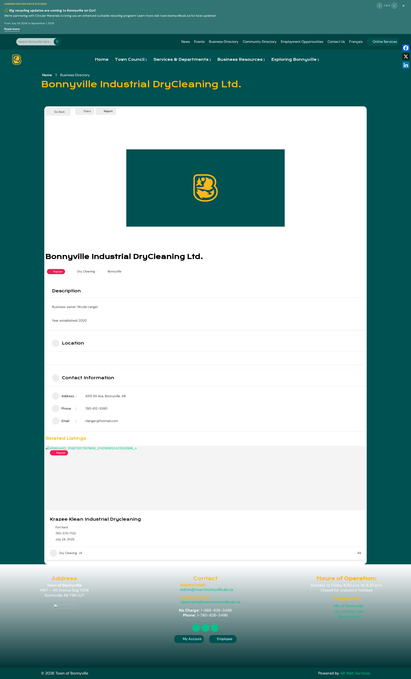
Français (356, 41)
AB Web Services (355, 673)
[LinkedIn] (406, 65)
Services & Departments (180, 59)
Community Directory (260, 41)
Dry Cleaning (86, 271)
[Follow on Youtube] (215, 628)
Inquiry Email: (193, 584)
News (185, 41)
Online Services (383, 41)
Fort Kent (61, 527)
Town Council (129, 59)
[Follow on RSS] (196, 628)
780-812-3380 (96, 408)
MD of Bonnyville (348, 605)
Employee (222, 639)
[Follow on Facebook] (205, 628)
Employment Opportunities (302, 41)
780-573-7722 (65, 533)
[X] (406, 56)
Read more (12, 29)
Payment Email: (195, 597)
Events (199, 41)
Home (102, 59)
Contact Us (336, 41)
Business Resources (239, 59)
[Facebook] (406, 48)
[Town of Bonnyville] (17, 59)
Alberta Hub (348, 617)
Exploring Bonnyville (294, 59)
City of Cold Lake (348, 611)
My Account (192, 639)
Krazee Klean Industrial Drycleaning (95, 519)
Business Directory (223, 41)
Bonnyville (114, 271)
